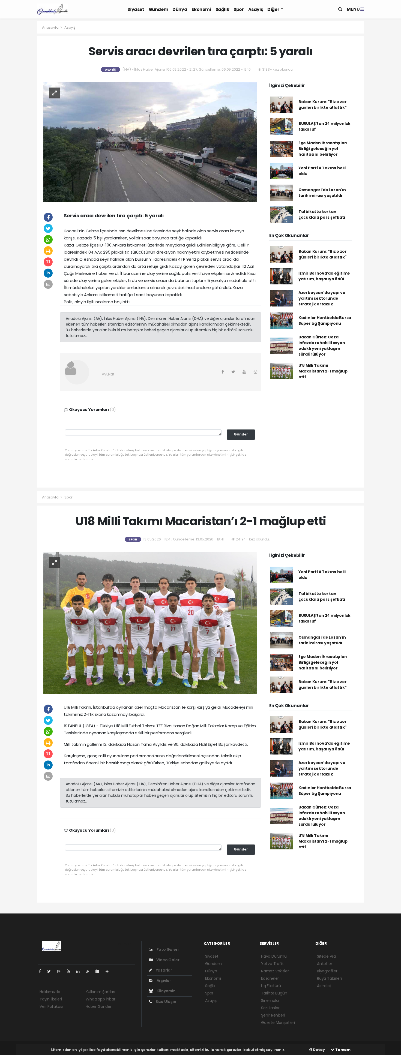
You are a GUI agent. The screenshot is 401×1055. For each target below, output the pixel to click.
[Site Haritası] (99, 971)
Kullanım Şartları (100, 991)
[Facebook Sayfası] (42, 971)
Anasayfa (50, 27)
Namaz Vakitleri (275, 971)
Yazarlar (163, 970)
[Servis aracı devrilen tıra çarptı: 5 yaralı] (150, 142)
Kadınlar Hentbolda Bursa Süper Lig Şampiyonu (324, 320)
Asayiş (255, 9)
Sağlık (222, 9)
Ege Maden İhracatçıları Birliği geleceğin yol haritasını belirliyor (323, 148)
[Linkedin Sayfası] (80, 971)
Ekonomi (201, 9)
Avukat (108, 374)
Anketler (324, 963)
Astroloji (324, 985)
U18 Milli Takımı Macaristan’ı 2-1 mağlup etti (323, 371)
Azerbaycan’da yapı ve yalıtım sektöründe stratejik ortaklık (321, 298)
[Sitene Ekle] (109, 971)
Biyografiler (327, 971)
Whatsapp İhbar (100, 999)
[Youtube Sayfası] (70, 971)
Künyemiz (165, 991)
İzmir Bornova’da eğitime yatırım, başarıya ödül (324, 276)
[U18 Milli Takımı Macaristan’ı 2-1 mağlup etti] (150, 622)
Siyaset (135, 9)
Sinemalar (270, 1000)
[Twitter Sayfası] (51, 971)
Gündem (158, 9)
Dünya (179, 9)
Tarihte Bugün (274, 993)
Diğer (273, 9)
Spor (239, 9)
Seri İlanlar (270, 1008)
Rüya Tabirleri (329, 978)
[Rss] (90, 971)
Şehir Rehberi (273, 1015)
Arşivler (163, 980)
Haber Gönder (99, 1006)
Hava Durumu (274, 956)
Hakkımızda (50, 991)
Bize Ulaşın (165, 1001)
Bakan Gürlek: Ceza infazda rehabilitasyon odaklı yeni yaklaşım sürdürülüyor (321, 345)
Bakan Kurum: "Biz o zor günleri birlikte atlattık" (322, 104)
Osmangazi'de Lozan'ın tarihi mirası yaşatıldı (322, 192)
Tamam (342, 1049)
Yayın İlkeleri (51, 999)
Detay (318, 1049)
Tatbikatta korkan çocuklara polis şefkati (321, 214)
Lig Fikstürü (271, 985)
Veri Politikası (51, 1006)
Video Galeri (167, 960)
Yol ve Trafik (272, 963)
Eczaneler (270, 978)
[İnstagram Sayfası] (61, 971)
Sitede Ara (326, 956)
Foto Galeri (167, 949)
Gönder (241, 434)
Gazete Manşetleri (278, 1022)
